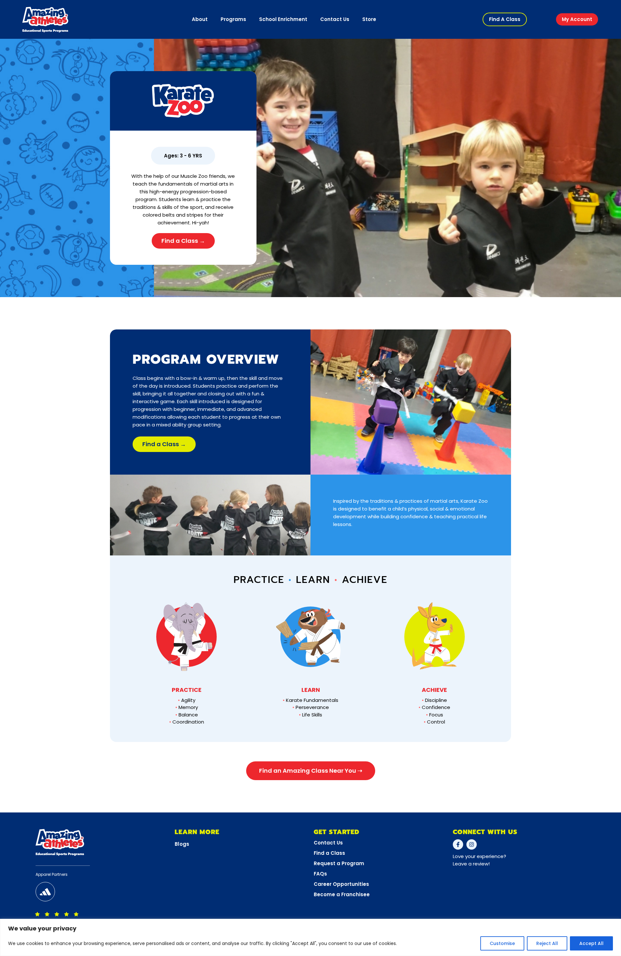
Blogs (182, 844)
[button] (505, 19)
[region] (310, 937)
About (200, 19)
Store (369, 19)
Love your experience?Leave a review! (479, 860)
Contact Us (334, 19)
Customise (502, 943)
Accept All (591, 943)
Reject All (547, 943)
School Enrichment (283, 19)
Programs (233, 19)
